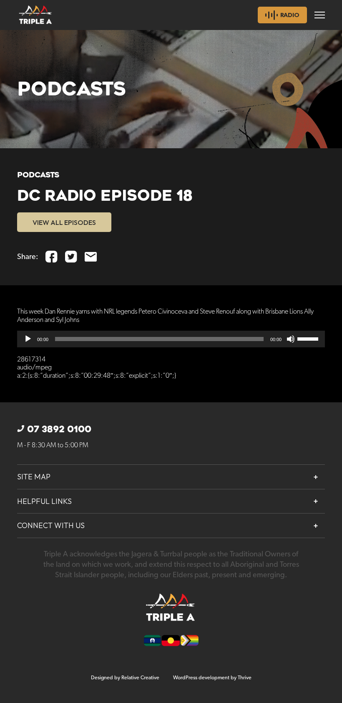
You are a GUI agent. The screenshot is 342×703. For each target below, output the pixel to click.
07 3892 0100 (59, 429)
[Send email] (91, 257)
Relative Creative (140, 678)
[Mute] (291, 339)
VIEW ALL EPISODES (64, 222)
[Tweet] (71, 257)
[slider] (309, 338)
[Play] (28, 339)
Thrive (244, 678)
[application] (171, 339)
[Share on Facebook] (51, 257)
